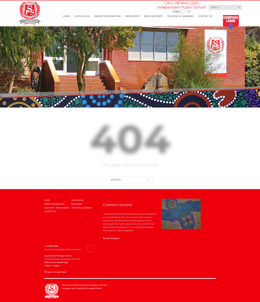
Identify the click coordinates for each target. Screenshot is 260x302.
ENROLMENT (76, 204)
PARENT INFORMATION (54, 204)
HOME (47, 200)
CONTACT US (50, 211)
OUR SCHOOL (77, 200)
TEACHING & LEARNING (81, 207)
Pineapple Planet (94, 288)
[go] (238, 7)
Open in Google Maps (56, 272)
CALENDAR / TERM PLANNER (56, 207)
